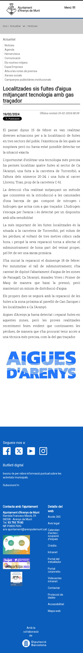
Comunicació (12, 58)
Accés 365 (54, 516)
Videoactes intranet (55, 580)
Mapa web (54, 611)
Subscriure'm (11, 485)
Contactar (54, 588)
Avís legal (53, 523)
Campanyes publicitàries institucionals (28, 79)
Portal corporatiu (54, 570)
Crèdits (52, 545)
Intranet (53, 552)
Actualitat (15, 26)
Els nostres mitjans (16, 62)
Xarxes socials (13, 75)
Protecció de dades (55, 596)
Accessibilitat (56, 604)
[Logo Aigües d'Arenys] (41, 364)
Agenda (9, 49)
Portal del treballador (54, 560)
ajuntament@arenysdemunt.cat (27, 529)
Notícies (32, 26)
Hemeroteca (12, 53)
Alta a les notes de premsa (21, 71)
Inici (5, 26)
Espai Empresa (14, 66)
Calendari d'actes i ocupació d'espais (53, 534)
